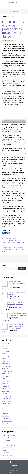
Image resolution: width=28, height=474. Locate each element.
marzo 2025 (5, 386)
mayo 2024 (5, 411)
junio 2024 (5, 408)
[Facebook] (3, 233)
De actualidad (6, 440)
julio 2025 (5, 376)
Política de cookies (14, 470)
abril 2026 (5, 353)
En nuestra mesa (7, 450)
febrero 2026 (6, 358)
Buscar (4, 265)
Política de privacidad (14, 472)
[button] (26, 7)
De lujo (4, 443)
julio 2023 (5, 423)
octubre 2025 (6, 368)
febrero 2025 (6, 388)
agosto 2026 (5, 344)
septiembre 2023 (7, 421)
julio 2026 (5, 346)
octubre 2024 (6, 398)
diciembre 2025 (6, 363)
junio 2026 (5, 349)
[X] (6, 233)
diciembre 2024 (6, 393)
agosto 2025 (5, 373)
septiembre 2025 (7, 371)
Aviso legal (14, 465)
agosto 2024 (5, 403)
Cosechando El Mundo (8, 435)
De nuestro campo (7, 448)
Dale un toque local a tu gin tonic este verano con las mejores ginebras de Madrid (14, 249)
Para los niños (6, 452)
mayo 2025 (5, 381)
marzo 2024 (5, 416)
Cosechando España (8, 438)
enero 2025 (5, 391)
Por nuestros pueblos (10, 238)
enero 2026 (5, 361)
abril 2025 (5, 383)
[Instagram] (9, 233)
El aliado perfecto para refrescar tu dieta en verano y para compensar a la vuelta (13, 243)
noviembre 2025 (7, 366)
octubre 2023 (6, 418)
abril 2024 (5, 413)
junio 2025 (5, 378)
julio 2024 (5, 406)
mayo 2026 (5, 351)
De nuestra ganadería (8, 445)
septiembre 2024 (7, 401)
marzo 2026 (5, 356)
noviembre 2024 (7, 396)
